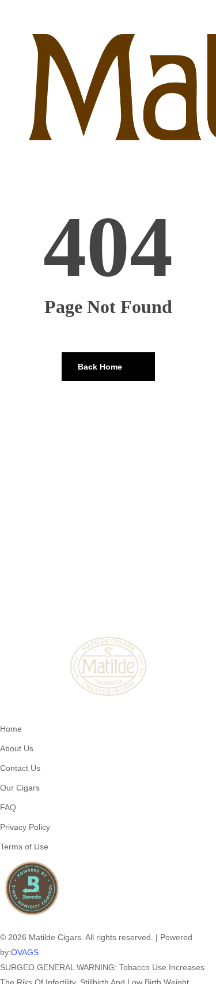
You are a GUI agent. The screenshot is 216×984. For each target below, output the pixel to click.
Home (11, 728)
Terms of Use (24, 846)
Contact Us (20, 768)
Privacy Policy (25, 827)
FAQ (8, 807)
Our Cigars (20, 787)
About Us (16, 748)
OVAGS (25, 952)
